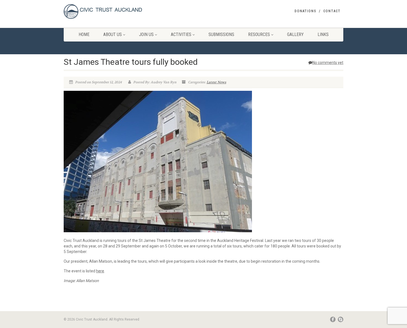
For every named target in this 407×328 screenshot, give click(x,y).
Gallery (295, 34)
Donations (305, 11)
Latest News (216, 82)
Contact (332, 11)
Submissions (221, 34)
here (100, 271)
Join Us (146, 34)
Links (323, 34)
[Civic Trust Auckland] (107, 11)
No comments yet (327, 62)
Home (84, 34)
